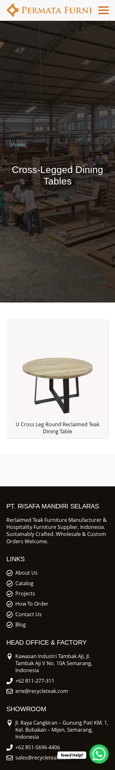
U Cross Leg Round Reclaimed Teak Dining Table (57, 428)
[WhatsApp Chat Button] (99, 754)
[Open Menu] (103, 10)
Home (18, 144)
